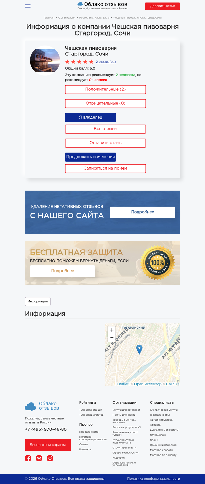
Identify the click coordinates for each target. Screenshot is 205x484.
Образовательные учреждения (124, 464)
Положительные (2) (105, 89)
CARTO (172, 384)
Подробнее (142, 212)
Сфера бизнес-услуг (125, 453)
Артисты (155, 425)
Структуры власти (124, 448)
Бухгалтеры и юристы (164, 430)
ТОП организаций (90, 410)
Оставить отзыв (106, 143)
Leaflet (123, 384)
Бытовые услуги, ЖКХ (126, 427)
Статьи (83, 444)
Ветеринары (158, 435)
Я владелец (90, 117)
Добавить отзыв (162, 6)
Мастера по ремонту (163, 455)
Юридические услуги (164, 410)
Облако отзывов (106, 4)
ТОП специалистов (91, 415)
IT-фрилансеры (160, 415)
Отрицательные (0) (106, 103)
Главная (49, 18)
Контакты (85, 449)
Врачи (154, 440)
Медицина (118, 458)
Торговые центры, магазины (124, 421)
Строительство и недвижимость (123, 441)
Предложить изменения (90, 157)
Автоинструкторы (161, 420)
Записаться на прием (105, 168)
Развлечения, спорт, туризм (125, 433)
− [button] (112, 338)
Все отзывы (105, 129)
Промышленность (123, 415)
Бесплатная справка (48, 444)
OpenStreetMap (148, 384)
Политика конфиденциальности (92, 438)
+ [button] (112, 330)
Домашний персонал (163, 445)
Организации (66, 18)
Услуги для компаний (126, 410)
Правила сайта (88, 432)
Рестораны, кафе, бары (94, 18)
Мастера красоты (161, 450)
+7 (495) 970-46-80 (46, 429)
